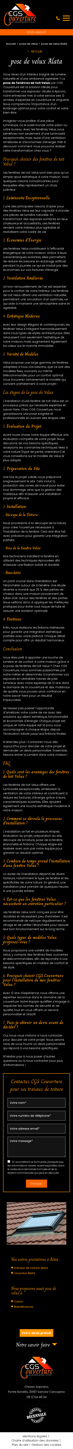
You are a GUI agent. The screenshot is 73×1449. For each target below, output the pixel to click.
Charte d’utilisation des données (35, 1440)
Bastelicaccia (23, 1307)
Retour (36, 51)
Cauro (18, 1301)
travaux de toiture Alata (31, 1268)
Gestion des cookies (46, 1445)
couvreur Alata (24, 1273)
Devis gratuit (36, 32)
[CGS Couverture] (20, 14)
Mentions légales (35, 1436)
